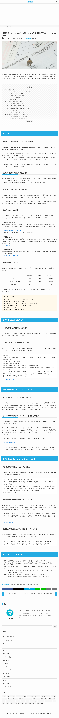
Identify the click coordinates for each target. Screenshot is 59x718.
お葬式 (8, 696)
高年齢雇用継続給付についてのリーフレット (13, 230)
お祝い (4, 696)
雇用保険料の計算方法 (15, 99)
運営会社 (44, 713)
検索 (55, 626)
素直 (19, 703)
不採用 (38, 698)
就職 (18, 584)
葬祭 (26, 703)
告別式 (18, 701)
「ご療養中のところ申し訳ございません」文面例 (18, 305)
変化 (27, 701)
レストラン (29, 698)
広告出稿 (32, 713)
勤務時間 (8, 701)
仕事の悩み (7, 673)
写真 (46, 698)
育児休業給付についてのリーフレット (12, 245)
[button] (7, 589)
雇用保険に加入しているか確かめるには (19, 110)
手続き (27, 584)
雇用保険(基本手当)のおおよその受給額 (18, 116)
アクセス (18, 696)
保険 (31, 584)
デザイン (53, 696)
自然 (23, 703)
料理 (39, 701)
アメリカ (24, 696)
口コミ (13, 701)
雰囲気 (34, 703)
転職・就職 (28, 38)
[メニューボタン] (1, 1)
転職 (21, 584)
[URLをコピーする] (51, 589)
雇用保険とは (10, 90)
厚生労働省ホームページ (8, 379)
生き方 (11, 703)
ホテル (9, 698)
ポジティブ (15, 698)
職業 (5, 680)
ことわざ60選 (8, 686)
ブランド (5, 698)
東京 (46, 701)
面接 (6, 666)
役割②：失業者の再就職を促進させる (18, 95)
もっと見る (29, 121)
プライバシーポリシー (13, 713)
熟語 (7, 703)
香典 (38, 703)
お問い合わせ (38, 713)
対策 (31, 701)
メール (6, 646)
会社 (15, 584)
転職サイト (7, 676)
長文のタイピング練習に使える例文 (15, 309)
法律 (37, 584)
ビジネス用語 (7, 657)
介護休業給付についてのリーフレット (12, 255)
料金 (43, 701)
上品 (34, 698)
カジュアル (37, 696)
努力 (54, 698)
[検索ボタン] (57, 1)
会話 (42, 698)
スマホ (48, 696)
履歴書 (6, 663)
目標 (16, 703)
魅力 (42, 703)
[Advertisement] (29, 14)
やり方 (13, 696)
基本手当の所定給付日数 (8, 522)
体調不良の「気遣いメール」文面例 (15, 301)
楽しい (50, 701)
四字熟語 (6, 683)
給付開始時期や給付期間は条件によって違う (20, 118)
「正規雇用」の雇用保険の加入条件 (18, 103)
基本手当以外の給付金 (15, 97)
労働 (34, 584)
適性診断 (6, 653)
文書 (5, 650)
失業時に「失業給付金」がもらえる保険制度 (20, 91)
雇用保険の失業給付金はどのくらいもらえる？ (19, 114)
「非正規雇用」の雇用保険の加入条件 (18, 105)
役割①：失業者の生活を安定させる (18, 93)
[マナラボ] (30, 1)
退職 (12, 584)
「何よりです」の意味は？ (12, 307)
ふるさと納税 (7, 670)
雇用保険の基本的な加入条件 (14, 101)
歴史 (54, 701)
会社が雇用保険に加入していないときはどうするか (21, 112)
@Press (49, 713)
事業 (24, 584)
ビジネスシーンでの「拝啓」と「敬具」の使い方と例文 (20, 299)
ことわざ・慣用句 (9, 636)
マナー (6, 643)
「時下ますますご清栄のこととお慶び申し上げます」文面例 (21, 303)
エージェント (30, 696)
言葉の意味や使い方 (9, 640)
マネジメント (22, 698)
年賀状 (35, 701)
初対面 (49, 698)
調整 (30, 703)
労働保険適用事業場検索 (8, 442)
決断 (4, 703)
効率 (4, 701)
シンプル (43, 696)
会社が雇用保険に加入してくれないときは (18, 108)
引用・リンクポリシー (23, 713)
